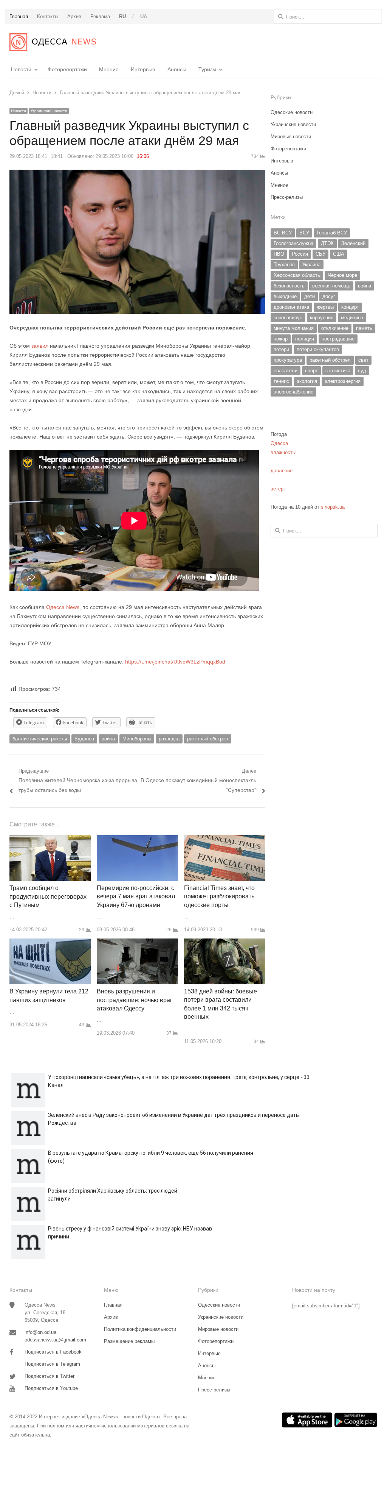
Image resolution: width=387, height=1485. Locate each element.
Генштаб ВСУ (332, 233)
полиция (304, 339)
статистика (337, 370)
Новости (21, 69)
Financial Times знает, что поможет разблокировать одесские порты (219, 896)
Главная (113, 1305)
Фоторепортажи (67, 69)
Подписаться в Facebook (53, 1352)
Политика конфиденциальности (140, 1329)
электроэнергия (343, 381)
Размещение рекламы (129, 1341)
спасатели (285, 370)
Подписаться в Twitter (49, 1376)
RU (122, 16)
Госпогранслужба (293, 243)
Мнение (109, 69)
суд (362, 370)
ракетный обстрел (207, 739)
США (338, 254)
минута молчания (294, 328)
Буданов (84, 739)
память (364, 328)
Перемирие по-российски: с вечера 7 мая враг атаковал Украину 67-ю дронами (136, 896)
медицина (352, 317)
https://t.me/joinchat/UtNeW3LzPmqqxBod (174, 662)
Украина (311, 264)
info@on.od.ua (40, 1332)
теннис (281, 381)
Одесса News (62, 607)
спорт (311, 370)
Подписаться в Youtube (51, 1388)
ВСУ (304, 233)
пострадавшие (338, 339)
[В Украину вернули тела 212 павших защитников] (50, 943)
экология (307, 381)
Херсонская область (297, 275)
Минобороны (136, 739)
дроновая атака (291, 307)
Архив (111, 1317)
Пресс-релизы (287, 197)
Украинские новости (49, 111)
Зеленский (353, 243)
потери (281, 349)
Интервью (143, 69)
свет (363, 360)
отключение (334, 328)
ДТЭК (327, 243)
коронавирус (288, 317)
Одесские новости (292, 112)
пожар (281, 339)
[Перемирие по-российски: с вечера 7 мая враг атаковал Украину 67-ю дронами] (137, 839)
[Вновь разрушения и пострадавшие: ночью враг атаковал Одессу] (137, 943)
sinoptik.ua (333, 507)
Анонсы (176, 69)
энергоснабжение (293, 392)
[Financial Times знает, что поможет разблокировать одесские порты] (224, 839)
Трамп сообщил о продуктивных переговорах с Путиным (48, 896)
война (108, 739)
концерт (350, 307)
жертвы (325, 307)
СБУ (320, 254)
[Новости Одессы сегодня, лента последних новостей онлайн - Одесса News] (52, 42)
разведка (169, 739)
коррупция (321, 317)
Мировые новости (291, 136)
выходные (285, 296)
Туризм (207, 69)
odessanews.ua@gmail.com (55, 1340)
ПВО (279, 254)
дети (309, 296)
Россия (300, 254)
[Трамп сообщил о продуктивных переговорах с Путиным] (50, 839)
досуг (328, 296)
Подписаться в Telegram (52, 1364)
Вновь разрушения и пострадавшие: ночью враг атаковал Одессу (134, 1000)
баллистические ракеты (39, 739)
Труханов (284, 264)
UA (143, 16)
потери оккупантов (318, 349)
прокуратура (288, 360)
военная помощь (331, 286)
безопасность (289, 286)
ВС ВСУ (283, 233)
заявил (40, 346)
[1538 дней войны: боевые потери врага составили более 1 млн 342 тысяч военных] (224, 943)
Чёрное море (342, 275)
